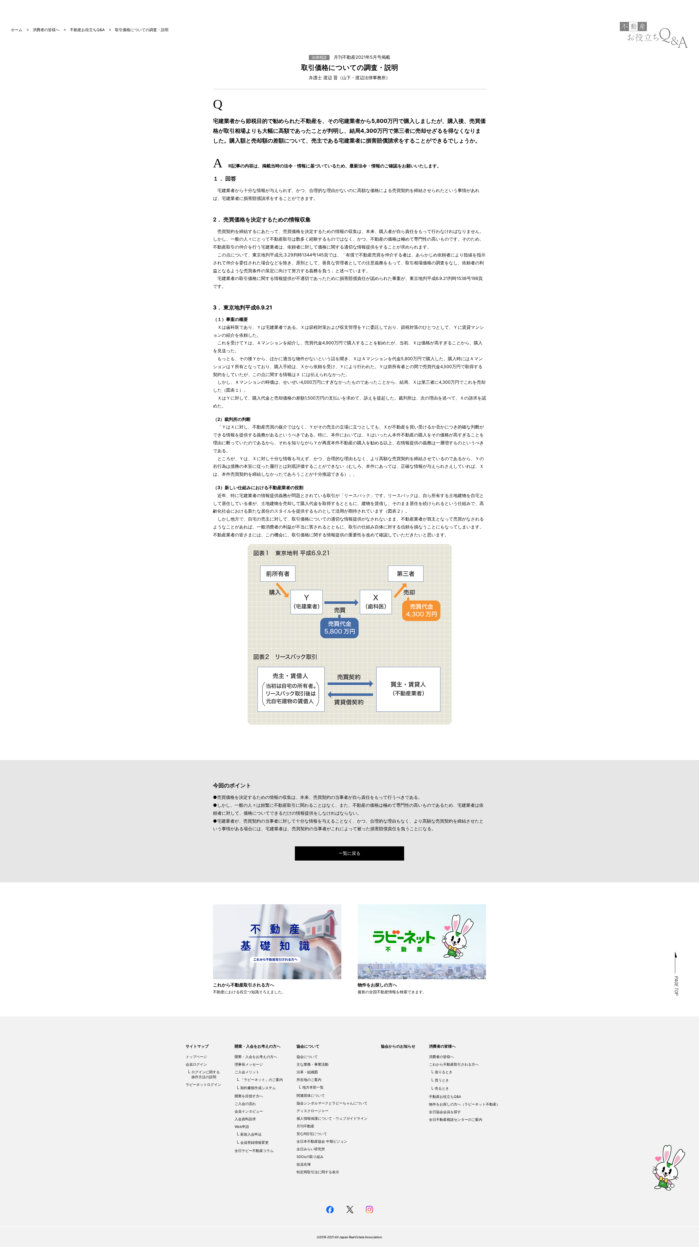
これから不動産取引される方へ (454, 1064)
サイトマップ (197, 1046)
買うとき (442, 1080)
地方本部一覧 (313, 1087)
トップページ (196, 1056)
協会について (308, 1046)
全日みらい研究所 (311, 1149)
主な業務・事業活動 (312, 1064)
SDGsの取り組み (310, 1156)
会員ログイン (196, 1064)
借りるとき (443, 1072)
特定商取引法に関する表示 (318, 1172)
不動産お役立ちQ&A (87, 29)
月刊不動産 (305, 1126)
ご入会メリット (247, 1072)
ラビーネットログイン (203, 1084)
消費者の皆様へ (46, 29)
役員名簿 (304, 1164)
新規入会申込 (251, 1134)
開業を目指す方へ (249, 1096)
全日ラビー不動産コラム (254, 1150)
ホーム (16, 29)
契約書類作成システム (258, 1088)
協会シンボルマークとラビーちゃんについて (332, 1103)
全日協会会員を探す (445, 1112)
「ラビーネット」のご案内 (261, 1079)
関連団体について (311, 1095)
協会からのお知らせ (398, 1046)
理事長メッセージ (249, 1064)
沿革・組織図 (307, 1072)
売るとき (442, 1088)
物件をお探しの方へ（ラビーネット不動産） (464, 1104)
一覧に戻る (349, 853)
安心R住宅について (312, 1133)
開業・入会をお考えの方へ (257, 1046)
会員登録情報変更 (254, 1142)
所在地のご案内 (309, 1079)
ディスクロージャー (312, 1111)
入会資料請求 (245, 1119)
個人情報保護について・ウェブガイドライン (332, 1118)
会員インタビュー (249, 1111)
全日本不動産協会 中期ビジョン (322, 1141)
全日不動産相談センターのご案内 (455, 1119)
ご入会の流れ (245, 1103)
